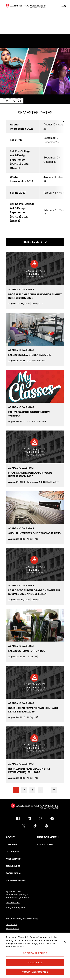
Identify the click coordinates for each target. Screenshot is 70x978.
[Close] (64, 941)
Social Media (13, 873)
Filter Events (32, 242)
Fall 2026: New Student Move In (29, 355)
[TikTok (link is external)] (35, 826)
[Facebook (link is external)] (18, 818)
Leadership (12, 852)
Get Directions (13, 902)
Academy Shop (44, 845)
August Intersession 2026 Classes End (34, 533)
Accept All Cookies (35, 972)
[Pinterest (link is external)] (46, 826)
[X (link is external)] (23, 826)
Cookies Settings (35, 953)
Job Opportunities (16, 881)
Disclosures (11, 924)
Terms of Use (12, 928)
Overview (11, 845)
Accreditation (14, 859)
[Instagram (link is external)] (40, 818)
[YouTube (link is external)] (52, 818)
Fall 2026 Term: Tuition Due (26, 651)
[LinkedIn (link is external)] (29, 818)
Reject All (35, 962)
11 (54, 790)
